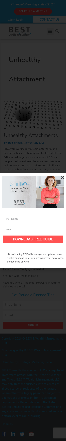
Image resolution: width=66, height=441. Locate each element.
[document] (33, 220)
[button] (62, 177)
